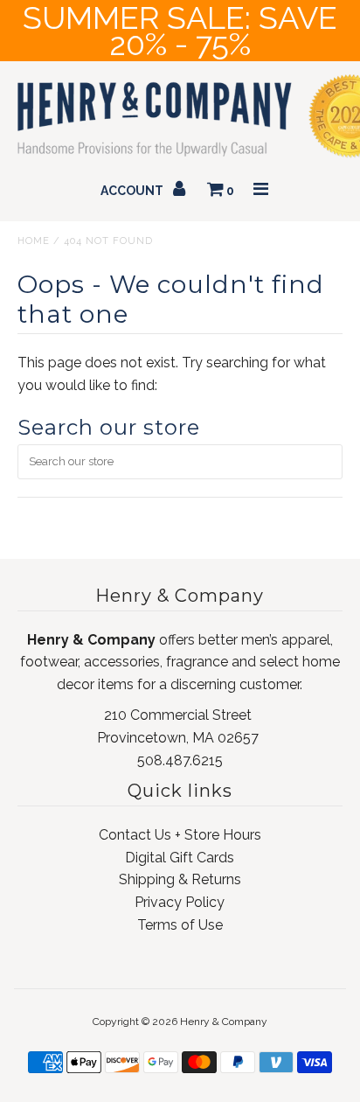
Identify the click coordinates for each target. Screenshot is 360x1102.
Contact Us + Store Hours (180, 834)
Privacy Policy (180, 902)
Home (33, 241)
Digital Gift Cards (179, 857)
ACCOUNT (133, 191)
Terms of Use (180, 925)
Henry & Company (223, 1021)
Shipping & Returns (180, 879)
